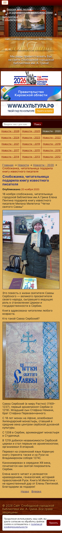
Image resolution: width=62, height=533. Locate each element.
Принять (53, 523)
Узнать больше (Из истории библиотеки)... (31, 66)
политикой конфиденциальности (23, 525)
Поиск (37, 124)
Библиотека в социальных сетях (15, 18)
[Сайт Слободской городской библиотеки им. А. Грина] (31, 44)
